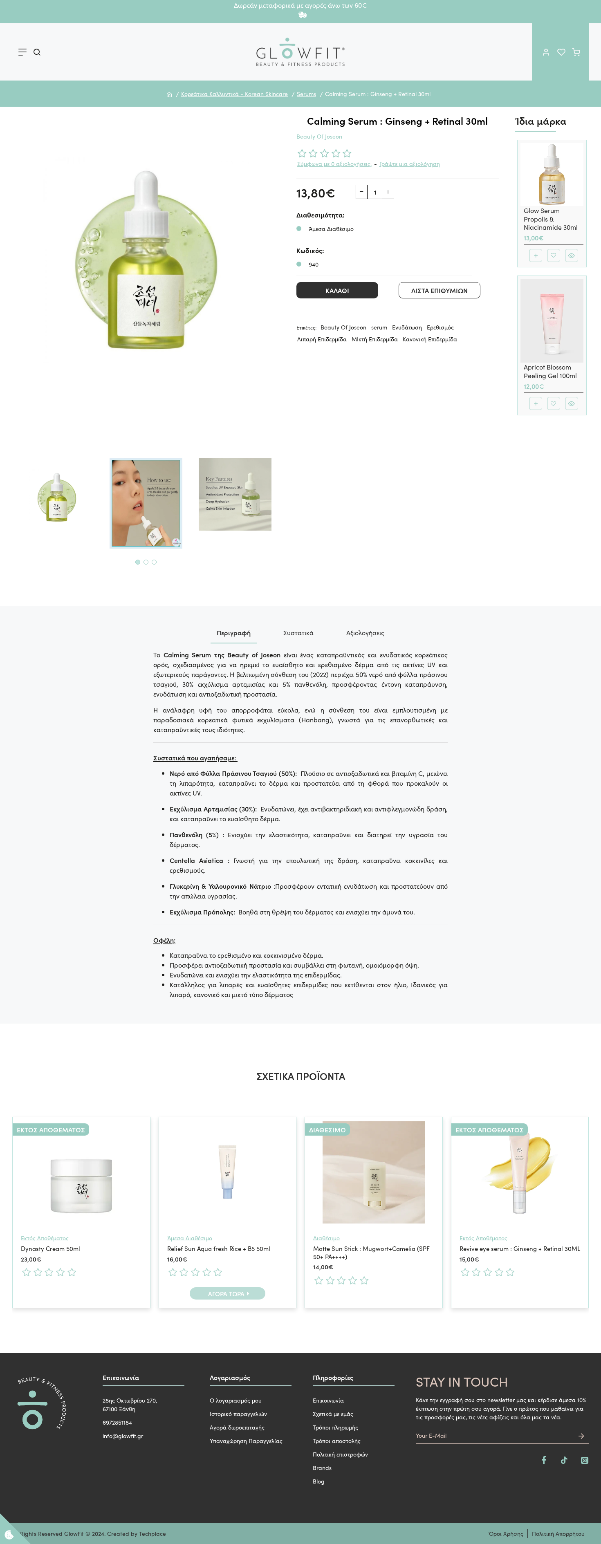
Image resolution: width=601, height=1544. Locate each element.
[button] (137, 562)
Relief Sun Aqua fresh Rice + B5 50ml (218, 1248)
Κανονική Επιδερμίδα (430, 339)
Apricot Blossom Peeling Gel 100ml (550, 371)
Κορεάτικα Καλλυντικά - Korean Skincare (234, 94)
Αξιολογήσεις (365, 632)
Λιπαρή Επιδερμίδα (322, 339)
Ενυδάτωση (407, 327)
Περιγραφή (234, 632)
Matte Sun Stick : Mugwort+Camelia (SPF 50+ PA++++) (371, 1252)
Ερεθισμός (440, 327)
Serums (306, 94)
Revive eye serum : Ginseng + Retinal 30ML (520, 1248)
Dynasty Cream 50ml (50, 1248)
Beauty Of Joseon (319, 136)
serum (379, 327)
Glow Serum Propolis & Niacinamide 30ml (551, 218)
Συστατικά (298, 632)
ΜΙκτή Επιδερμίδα (375, 339)
